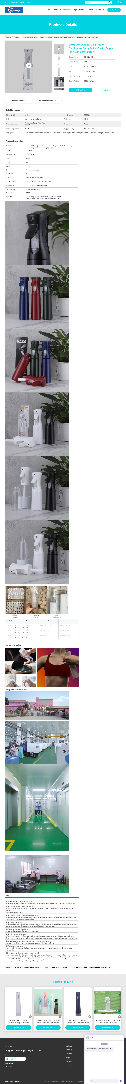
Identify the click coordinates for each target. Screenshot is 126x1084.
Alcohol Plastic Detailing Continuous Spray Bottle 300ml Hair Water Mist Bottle (78, 1022)
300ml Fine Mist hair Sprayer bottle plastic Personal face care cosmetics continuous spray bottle (107, 1022)
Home (49, 10)
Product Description (47, 101)
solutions (82, 10)
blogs (74, 10)
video (91, 10)
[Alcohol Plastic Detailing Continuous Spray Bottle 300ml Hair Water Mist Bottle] (78, 1002)
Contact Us (70, 1065)
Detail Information (18, 101)
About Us (69, 1050)
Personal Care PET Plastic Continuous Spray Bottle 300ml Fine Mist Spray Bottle (18, 1022)
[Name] (109, 2)
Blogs (68, 1057)
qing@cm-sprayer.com (16, 1059)
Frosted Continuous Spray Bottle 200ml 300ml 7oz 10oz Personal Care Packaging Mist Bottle (48, 1022)
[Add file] (87, 1081)
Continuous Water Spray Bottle (55, 967)
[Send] (121, 1081)
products (66, 10)
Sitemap (17, 1081)
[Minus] (121, 1038)
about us (57, 10)
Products (16, 37)
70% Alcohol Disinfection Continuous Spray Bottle (91, 967)
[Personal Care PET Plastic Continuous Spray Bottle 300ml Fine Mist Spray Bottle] (18, 1002)
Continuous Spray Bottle (30, 37)
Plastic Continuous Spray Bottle (27, 967)
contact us (99, 10)
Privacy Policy (9, 1081)
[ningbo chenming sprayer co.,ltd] (15, 10)
